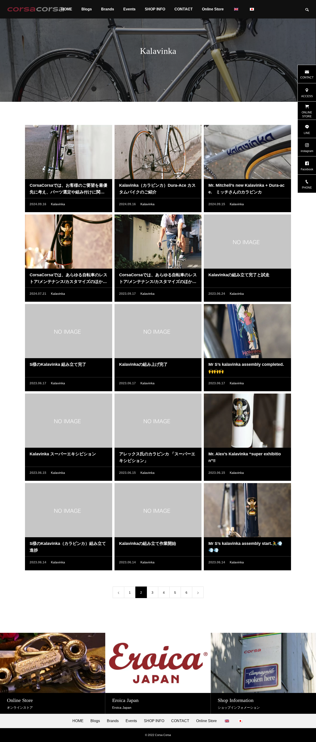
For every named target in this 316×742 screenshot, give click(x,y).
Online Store (213, 9)
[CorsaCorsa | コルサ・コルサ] (35, 9)
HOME (78, 721)
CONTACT (183, 9)
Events (129, 9)
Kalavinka (58, 204)
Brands (107, 9)
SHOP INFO (155, 9)
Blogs (86, 9)
